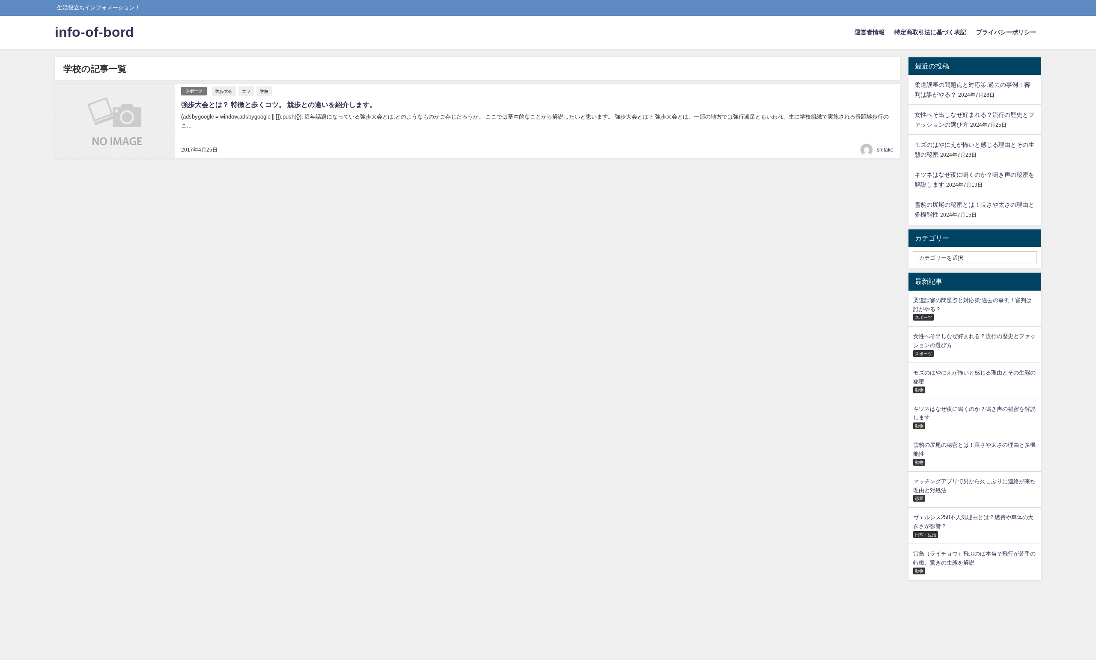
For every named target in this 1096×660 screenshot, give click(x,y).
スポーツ (194, 91)
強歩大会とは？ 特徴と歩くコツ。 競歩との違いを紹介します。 (278, 104)
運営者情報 (870, 32)
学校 (264, 91)
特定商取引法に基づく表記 (930, 32)
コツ (246, 91)
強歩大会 (223, 91)
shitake (885, 149)
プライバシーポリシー (1006, 32)
